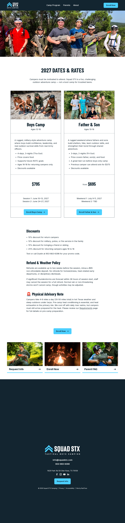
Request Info (62, 481)
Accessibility (70, 488)
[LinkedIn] (68, 474)
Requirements (85, 308)
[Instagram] (60, 474)
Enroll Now (110, 5)
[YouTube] (64, 474)
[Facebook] (57, 474)
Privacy (61, 488)
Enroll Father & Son (87, 212)
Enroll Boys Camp (34, 212)
